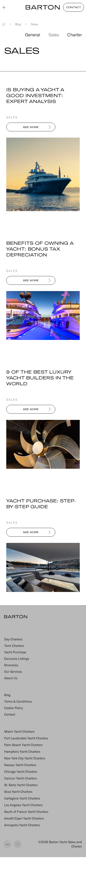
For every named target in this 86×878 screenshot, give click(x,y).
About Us (10, 678)
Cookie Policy (13, 708)
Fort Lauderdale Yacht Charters (26, 738)
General (32, 34)
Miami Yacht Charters (19, 732)
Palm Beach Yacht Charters (23, 745)
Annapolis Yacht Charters (22, 825)
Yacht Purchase (15, 652)
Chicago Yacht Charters (20, 772)
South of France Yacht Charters (26, 812)
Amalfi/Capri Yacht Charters (24, 818)
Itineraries (11, 665)
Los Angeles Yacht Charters (23, 805)
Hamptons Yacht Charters (22, 752)
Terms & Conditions (18, 701)
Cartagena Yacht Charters (22, 798)
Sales (53, 34)
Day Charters (13, 639)
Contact (9, 714)
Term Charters (14, 646)
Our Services (13, 672)
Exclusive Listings (16, 659)
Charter (74, 34)
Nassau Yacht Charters (20, 765)
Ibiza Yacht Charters (18, 792)
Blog (7, 695)
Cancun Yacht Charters (20, 778)
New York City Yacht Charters (24, 758)
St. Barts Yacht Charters (21, 785)
